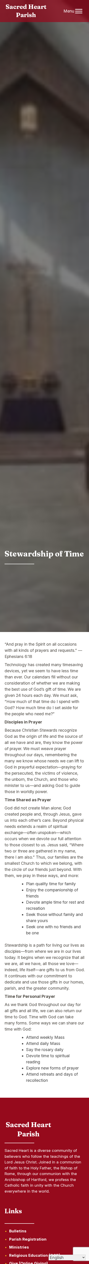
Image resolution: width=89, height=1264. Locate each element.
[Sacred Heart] (26, 11)
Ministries (19, 1247)
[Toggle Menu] (78, 11)
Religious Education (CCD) (34, 1255)
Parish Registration (28, 1239)
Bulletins (17, 1231)
